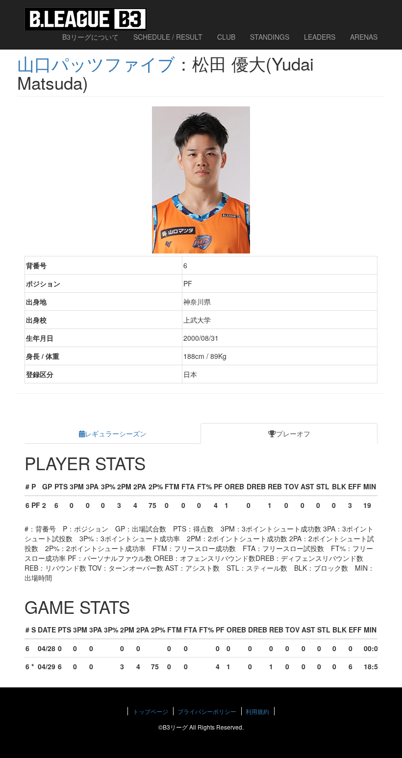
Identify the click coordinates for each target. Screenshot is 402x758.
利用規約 (257, 711)
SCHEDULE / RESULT (167, 37)
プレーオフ (293, 433)
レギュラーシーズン (116, 433)
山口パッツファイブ (96, 63)
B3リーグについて (90, 37)
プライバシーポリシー (206, 711)
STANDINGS (269, 37)
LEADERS (319, 37)
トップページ (150, 711)
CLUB (226, 37)
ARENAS (363, 37)
